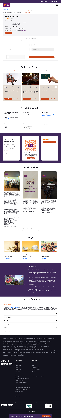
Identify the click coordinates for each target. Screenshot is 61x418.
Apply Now (45, 98)
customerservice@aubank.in (18, 28)
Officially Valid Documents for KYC (22, 382)
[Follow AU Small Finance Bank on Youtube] (33, 411)
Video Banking (18, 396)
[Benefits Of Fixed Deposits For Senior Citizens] (49, 246)
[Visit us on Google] (28, 411)
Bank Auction (18, 363)
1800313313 (14, 26)
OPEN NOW (23, 30)
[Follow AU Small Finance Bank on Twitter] (29, 411)
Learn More (16, 98)
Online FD (17, 393)
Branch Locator (18, 369)
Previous (5, 87)
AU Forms (17, 373)
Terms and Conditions (19, 374)
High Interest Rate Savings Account (22, 387)
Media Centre (18, 361)
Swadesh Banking (19, 380)
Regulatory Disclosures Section (38, 376)
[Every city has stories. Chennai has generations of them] (12, 181)
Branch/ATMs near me (7, 12)
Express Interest (8, 98)
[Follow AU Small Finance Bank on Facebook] (26, 411)
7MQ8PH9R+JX (44, 114)
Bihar (14, 12)
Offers (33, 363)
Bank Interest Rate (35, 367)
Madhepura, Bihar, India (46, 115)
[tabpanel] (30, 9)
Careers (33, 361)
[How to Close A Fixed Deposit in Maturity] (30, 246)
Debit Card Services (36, 369)
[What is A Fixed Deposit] (12, 246)
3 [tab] (31, 10)
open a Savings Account (13, 307)
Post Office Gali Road (46, 124)
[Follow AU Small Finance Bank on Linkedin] (31, 411)
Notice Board (18, 365)
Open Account (46, 416)
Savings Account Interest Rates (21, 389)
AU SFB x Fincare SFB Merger (21, 384)
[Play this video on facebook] (30, 185)
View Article (7, 258)
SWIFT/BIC (17, 371)
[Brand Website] (35, 411)
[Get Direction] (53, 115)
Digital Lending (18, 376)
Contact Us (34, 374)
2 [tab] (29, 10)
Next (56, 87)
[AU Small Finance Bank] (6, 5)
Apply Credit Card (19, 391)
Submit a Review (49, 142)
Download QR (31, 158)
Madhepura (19, 12)
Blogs (33, 365)
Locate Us (34, 373)
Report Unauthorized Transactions (22, 378)
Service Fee (17, 367)
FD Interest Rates (19, 395)
